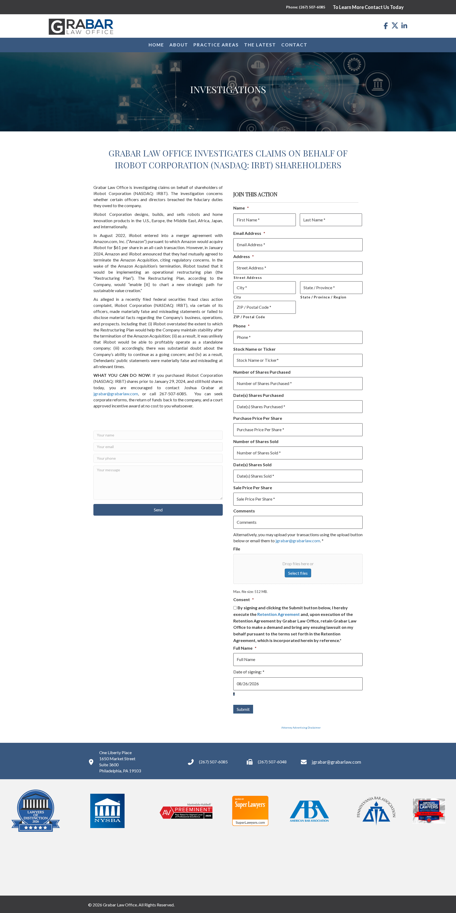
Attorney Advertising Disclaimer (277, 727)
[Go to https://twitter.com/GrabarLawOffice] (395, 25)
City (237, 297)
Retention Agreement (278, 614)
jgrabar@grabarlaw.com (115, 393)
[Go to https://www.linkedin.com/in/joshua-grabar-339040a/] (404, 26)
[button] (158, 510)
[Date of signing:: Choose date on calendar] (234, 694)
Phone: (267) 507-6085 (305, 7)
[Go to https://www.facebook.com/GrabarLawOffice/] (385, 26)
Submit (243, 709)
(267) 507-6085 (213, 761)
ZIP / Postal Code (249, 317)
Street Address (248, 277)
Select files (298, 573)
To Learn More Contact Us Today (368, 7)
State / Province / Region (323, 297)
